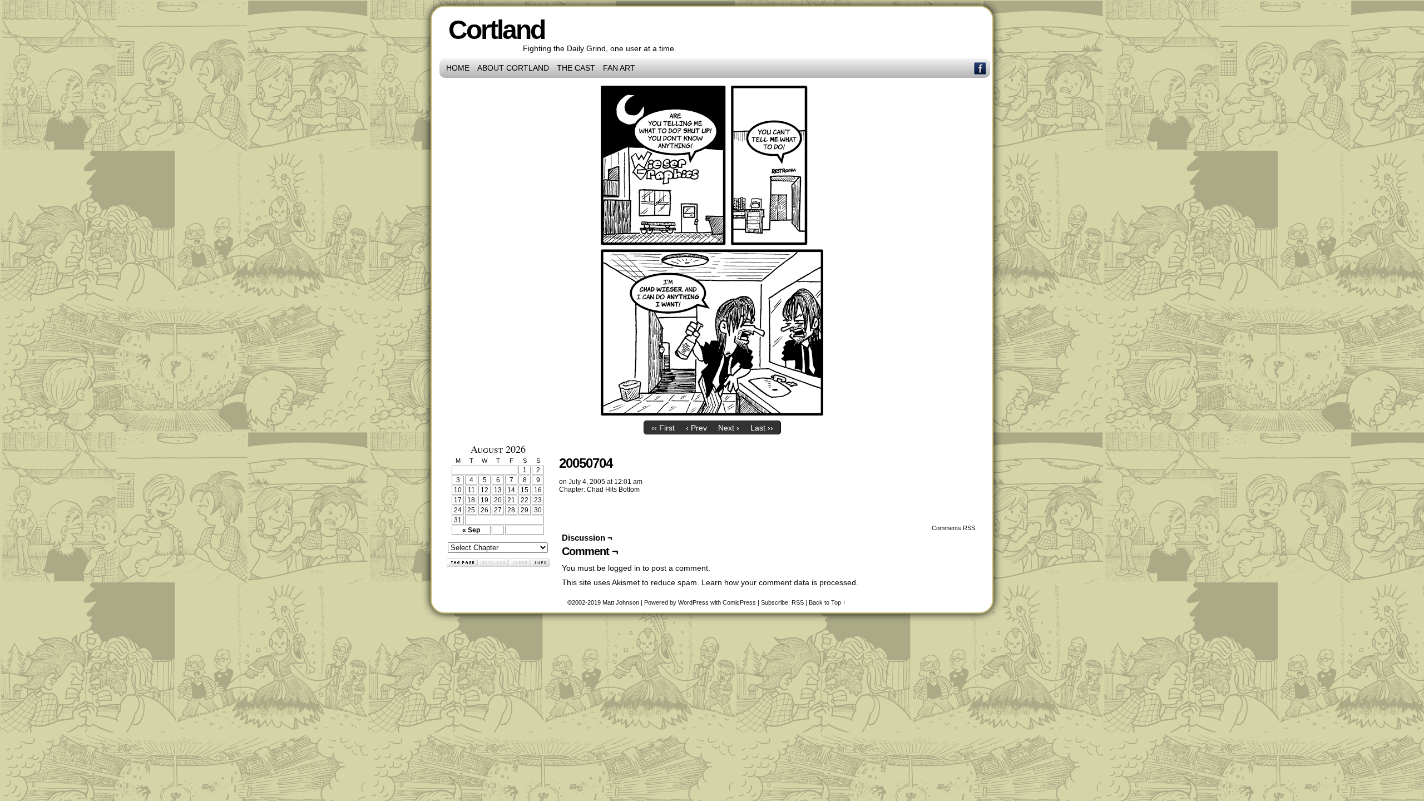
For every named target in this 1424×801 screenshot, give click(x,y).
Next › (728, 427)
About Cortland (513, 67)
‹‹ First (663, 427)
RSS (798, 602)
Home (457, 67)
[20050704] (712, 412)
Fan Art (619, 67)
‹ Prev (696, 427)
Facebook (980, 68)
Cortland (496, 29)
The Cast (576, 67)
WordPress (693, 602)
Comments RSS (953, 528)
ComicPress (739, 602)
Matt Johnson (620, 602)
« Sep (471, 530)
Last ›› (761, 427)
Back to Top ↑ (827, 602)
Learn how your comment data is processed (778, 582)
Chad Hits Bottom (613, 489)
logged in (624, 567)
